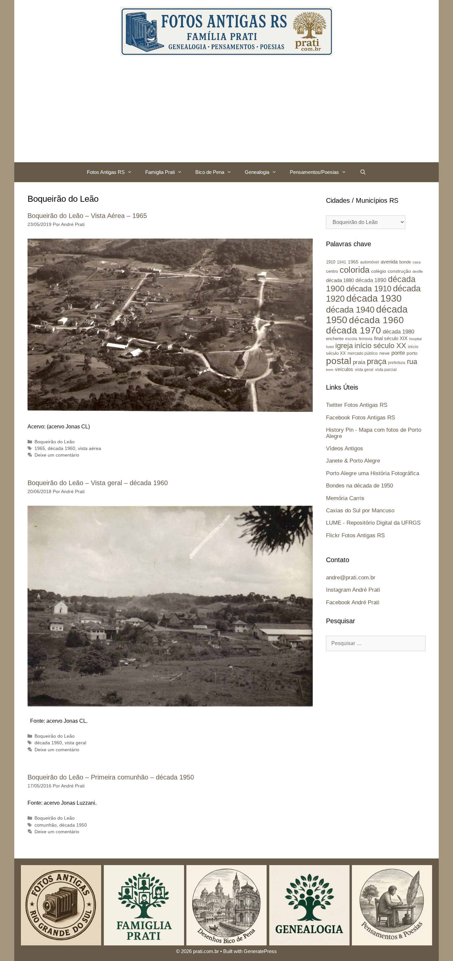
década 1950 (73, 825)
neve (384, 353)
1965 (39, 448)
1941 (341, 262)
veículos (344, 369)
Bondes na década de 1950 (359, 485)
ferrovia (365, 338)
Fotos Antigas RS (106, 172)
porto (412, 353)
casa (417, 262)
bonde (405, 261)
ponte (398, 353)
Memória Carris (345, 498)
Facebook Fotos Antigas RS (360, 417)
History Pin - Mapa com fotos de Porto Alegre (373, 433)
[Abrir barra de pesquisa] (362, 172)
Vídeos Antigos (344, 448)
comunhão (45, 825)
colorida (354, 270)
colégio (378, 271)
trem (329, 370)
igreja (344, 345)
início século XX (380, 345)
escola (351, 338)
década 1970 (353, 330)
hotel (330, 347)
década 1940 (350, 310)
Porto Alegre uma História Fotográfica (372, 473)
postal (338, 361)
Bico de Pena (209, 172)
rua (412, 361)
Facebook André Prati (352, 602)
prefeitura (396, 362)
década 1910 (368, 288)
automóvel (369, 262)
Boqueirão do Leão (54, 441)
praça (376, 361)
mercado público (363, 353)
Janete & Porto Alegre (353, 461)
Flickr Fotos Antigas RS (355, 535)
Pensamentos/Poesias (314, 172)
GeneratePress (260, 951)
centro (332, 271)
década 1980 (398, 332)
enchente (335, 338)
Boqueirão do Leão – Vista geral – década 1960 (98, 482)
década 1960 (61, 448)
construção (399, 271)
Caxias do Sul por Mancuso (360, 510)
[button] (132, 172)
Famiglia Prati (160, 172)
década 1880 (340, 280)
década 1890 (371, 280)
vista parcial (386, 369)
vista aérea (89, 448)
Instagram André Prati (353, 590)
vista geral (75, 742)
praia (359, 362)
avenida (389, 261)
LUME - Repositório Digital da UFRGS (373, 523)
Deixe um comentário (56, 455)
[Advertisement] (226, 112)
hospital (415, 339)
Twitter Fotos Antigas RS (356, 405)
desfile (418, 271)
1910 (330, 261)
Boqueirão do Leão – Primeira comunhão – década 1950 (111, 777)
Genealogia (257, 172)
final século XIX (391, 338)
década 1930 (374, 298)
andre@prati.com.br (350, 577)
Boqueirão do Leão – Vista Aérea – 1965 (87, 215)
